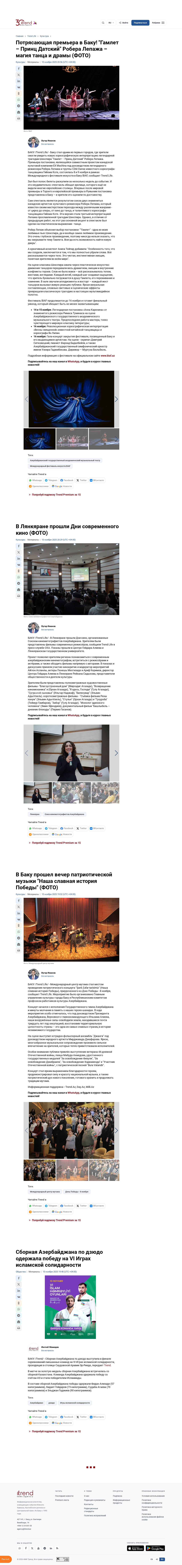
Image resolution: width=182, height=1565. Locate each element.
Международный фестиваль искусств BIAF (50, 466)
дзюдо (51, 1403)
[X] (32, 1548)
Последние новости (64, 1496)
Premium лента (62, 1500)
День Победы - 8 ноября (76, 1192)
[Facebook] (25, 1548)
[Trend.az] (26, 23)
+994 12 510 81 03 (24, 1526)
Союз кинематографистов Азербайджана (64, 814)
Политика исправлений (95, 1515)
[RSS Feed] (57, 1548)
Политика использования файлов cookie (153, 1517)
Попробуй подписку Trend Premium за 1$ (56, 494)
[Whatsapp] (19, 1548)
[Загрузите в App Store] (135, 1548)
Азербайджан (36, 1403)
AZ (157, 1559)
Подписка (117, 1496)
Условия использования (153, 1496)
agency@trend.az (24, 1529)
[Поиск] (103, 23)
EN (152, 1559)
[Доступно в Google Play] (155, 1548)
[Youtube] (38, 1548)
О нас (86, 1496)
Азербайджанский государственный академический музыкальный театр (65, 460)
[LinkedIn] (50, 1548)
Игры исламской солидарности (75, 1403)
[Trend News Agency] (25, 1493)
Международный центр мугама (45, 1192)
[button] (18, 68)
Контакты (88, 1504)
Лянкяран (34, 814)
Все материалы (47, 144)
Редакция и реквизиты (94, 1500)
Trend (107, 1365)
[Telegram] (44, 1548)
